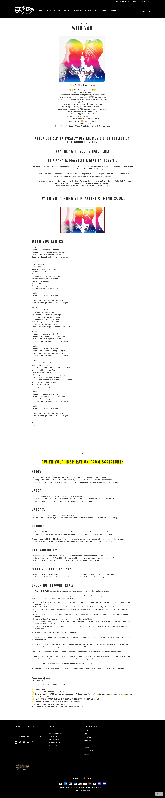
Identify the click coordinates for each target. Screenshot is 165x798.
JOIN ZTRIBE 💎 (54, 10)
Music (66, 10)
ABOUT (105, 10)
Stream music (104, 694)
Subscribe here (20, 732)
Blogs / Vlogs (39, 689)
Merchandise (39, 694)
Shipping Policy (54, 742)
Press (113, 10)
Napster (86, 730)
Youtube (86, 754)
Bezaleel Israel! (102, 161)
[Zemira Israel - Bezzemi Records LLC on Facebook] (20, 742)
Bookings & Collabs (82, 10)
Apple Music (88, 737)
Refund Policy (54, 739)
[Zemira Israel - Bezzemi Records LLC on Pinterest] (32, 742)
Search (51, 726)
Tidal (85, 733)
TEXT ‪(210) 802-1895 (56, 733)
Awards (129, 694)
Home (41, 10)
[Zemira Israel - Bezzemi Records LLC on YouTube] (24, 742)
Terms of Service (55, 746)
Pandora (86, 758)
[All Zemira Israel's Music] (123, 694)
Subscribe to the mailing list (45, 691)
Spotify (86, 747)
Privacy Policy (54, 736)
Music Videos (118, 694)
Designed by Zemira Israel (83, 790)
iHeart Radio (88, 740)
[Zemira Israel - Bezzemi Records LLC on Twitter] (28, 742)
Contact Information (56, 730)
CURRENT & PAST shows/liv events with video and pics (58, 701)
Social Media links (41, 696)
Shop (96, 10)
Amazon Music (89, 751)
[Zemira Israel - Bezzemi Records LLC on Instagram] (16, 742)
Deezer (86, 744)
